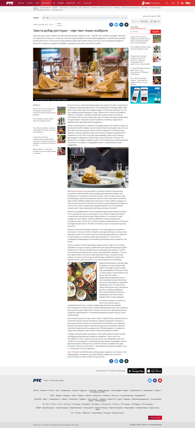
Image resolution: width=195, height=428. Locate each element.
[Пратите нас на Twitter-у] (150, 380)
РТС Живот (95, 404)
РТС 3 (60, 404)
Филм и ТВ (102, 8)
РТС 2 (54, 404)
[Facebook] (111, 25)
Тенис (74, 395)
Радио (61, 3)
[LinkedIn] (121, 25)
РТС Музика (136, 404)
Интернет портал (118, 413)
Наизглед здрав (57, 10)
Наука (110, 8)
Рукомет (88, 395)
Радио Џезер (154, 408)
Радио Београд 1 (48, 408)
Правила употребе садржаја (60, 425)
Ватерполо (97, 395)
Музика (55, 8)
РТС (79, 3)
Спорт (30, 3)
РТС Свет (67, 404)
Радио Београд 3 (76, 408)
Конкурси (107, 413)
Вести (21, 3)
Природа (116, 8)
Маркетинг (86, 413)
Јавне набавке (97, 413)
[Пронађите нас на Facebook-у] (155, 380)
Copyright (46, 425)
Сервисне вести (135, 390)
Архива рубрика (155, 8)
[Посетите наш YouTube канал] (160, 380)
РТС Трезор (125, 404)
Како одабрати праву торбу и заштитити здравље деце (43, 120)
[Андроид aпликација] (146, 95)
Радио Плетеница (101, 408)
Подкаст (158, 390)
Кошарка (66, 395)
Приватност (37, 425)
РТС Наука (76, 404)
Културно (144, 8)
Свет (57, 390)
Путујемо (73, 8)
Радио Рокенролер (116, 408)
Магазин (46, 3)
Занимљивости (45, 8)
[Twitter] (116, 25)
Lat (167, 3)
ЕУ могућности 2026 (97, 392)
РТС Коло (115, 404)
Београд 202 (88, 408)
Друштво (83, 390)
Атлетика (106, 395)
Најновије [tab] (134, 27)
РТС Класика (105, 404)
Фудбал (58, 395)
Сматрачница (148, 390)
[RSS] (182, 3)
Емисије (71, 3)
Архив (97, 409)
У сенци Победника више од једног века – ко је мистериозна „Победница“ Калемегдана (140, 71)
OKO (37, 3)
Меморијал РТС (140, 395)
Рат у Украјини (117, 390)
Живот (35, 8)
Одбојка (81, 395)
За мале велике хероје (41, 10)
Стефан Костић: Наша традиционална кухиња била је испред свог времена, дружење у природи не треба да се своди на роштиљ (44, 141)
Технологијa (64, 8)
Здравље (94, 8)
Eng (173, 3)
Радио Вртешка (142, 408)
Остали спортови (127, 395)
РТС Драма (86, 404)
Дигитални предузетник (130, 8)
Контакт (78, 413)
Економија (92, 390)
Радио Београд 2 (62, 408)
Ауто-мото (115, 395)
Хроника (75, 390)
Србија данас (65, 390)
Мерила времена (104, 390)
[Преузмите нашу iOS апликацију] (154, 370)
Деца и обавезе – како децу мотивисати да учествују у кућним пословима (44, 151)
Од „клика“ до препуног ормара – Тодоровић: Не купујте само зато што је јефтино (44, 130)
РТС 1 (48, 404)
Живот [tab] (36, 105)
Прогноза (136, 21)
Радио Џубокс (130, 408)
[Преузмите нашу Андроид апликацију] (136, 370)
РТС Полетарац (147, 404)
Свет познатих (84, 8)
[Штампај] (126, 25)
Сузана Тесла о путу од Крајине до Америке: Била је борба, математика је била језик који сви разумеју (44, 112)
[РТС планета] (151, 3)
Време (126, 390)
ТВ (54, 3)
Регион (51, 390)
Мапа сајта (155, 418)
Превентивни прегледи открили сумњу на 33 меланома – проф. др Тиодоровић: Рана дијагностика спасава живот (140, 60)
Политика (43, 390)
